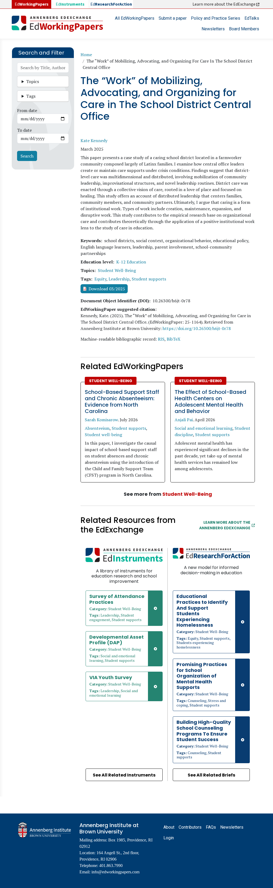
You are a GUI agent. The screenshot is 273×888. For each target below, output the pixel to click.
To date (24, 130)
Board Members (244, 28)
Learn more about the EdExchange (224, 4)
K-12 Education (131, 262)
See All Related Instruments (124, 775)
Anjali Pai (184, 420)
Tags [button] (30, 96)
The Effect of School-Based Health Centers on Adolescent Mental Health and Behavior (210, 401)
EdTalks (251, 18)
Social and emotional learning (203, 428)
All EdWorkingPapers (134, 18)
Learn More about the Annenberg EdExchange (224, 525)
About (168, 827)
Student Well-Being (117, 270)
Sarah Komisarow (101, 420)
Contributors (190, 827)
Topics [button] (32, 81)
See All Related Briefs (211, 775)
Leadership (119, 279)
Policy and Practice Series (215, 18)
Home (86, 54)
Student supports (149, 279)
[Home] (59, 24)
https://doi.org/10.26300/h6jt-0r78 (197, 328)
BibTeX (173, 339)
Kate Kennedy (94, 140)
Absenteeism (97, 428)
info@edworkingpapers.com (115, 872)
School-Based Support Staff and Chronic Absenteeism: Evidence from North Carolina (122, 401)
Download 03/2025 (107, 289)
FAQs (211, 827)
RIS (161, 339)
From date (27, 110)
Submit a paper (173, 18)
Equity (100, 279)
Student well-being (103, 434)
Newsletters (213, 28)
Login (168, 837)
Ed (70, 4)
